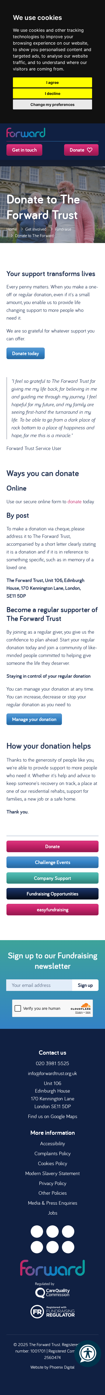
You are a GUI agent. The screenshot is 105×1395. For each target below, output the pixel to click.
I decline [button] (52, 93)
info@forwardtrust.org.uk (52, 1073)
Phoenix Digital (62, 1367)
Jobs (52, 1213)
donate (75, 501)
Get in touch (24, 149)
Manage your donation (34, 719)
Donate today (25, 353)
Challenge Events (52, 862)
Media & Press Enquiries (52, 1203)
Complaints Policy (52, 1153)
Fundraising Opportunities (52, 893)
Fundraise (63, 229)
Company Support (52, 878)
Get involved (35, 229)
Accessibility (52, 1143)
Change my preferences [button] (52, 104)
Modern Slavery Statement (52, 1173)
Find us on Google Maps (52, 1116)
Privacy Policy (52, 1183)
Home (11, 229)
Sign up (85, 985)
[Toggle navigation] (93, 133)
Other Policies (52, 1193)
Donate (77, 149)
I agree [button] (52, 82)
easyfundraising (52, 909)
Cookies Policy (52, 1163)
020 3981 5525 (52, 1063)
